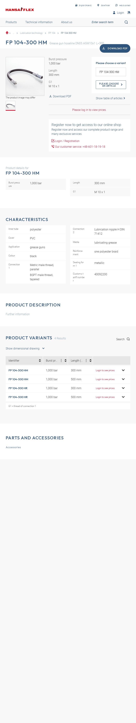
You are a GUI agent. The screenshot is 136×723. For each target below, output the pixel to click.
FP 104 (51, 33)
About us (66, 22)
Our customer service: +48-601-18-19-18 (79, 147)
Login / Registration (67, 141)
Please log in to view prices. (89, 110)
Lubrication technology (31, 33)
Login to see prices (105, 370)
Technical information (39, 22)
